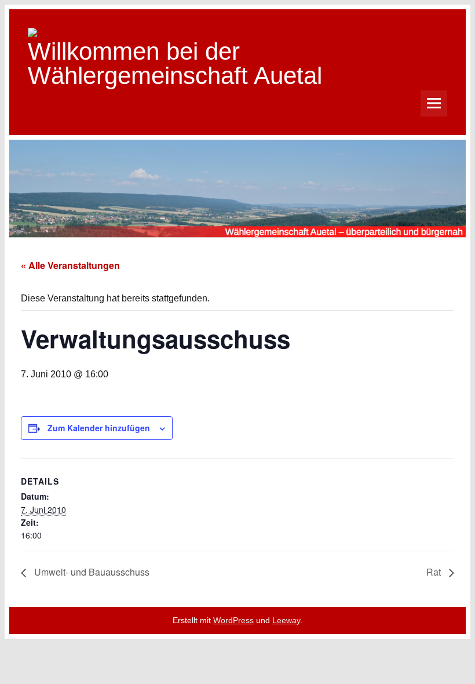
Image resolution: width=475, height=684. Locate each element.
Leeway (286, 620)
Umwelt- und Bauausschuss (90, 572)
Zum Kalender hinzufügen (99, 428)
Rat (434, 572)
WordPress (233, 620)
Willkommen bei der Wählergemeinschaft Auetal (175, 63)
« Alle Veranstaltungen (70, 265)
